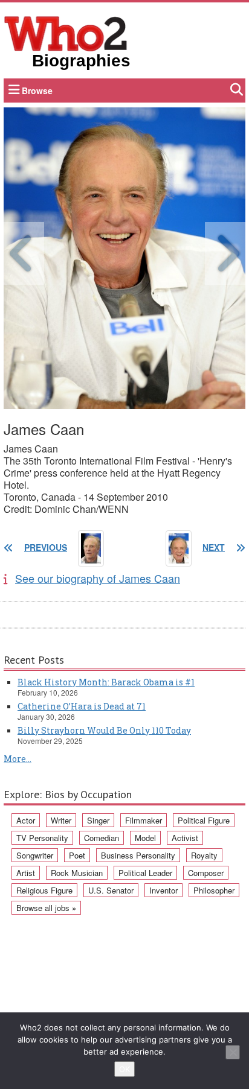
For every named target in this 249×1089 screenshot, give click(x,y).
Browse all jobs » (46, 907)
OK (124, 1069)
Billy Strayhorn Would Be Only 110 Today (104, 730)
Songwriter (34, 855)
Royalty (204, 855)
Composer (206, 872)
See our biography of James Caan (97, 578)
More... (17, 758)
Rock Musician (77, 872)
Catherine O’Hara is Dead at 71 (82, 706)
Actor (25, 820)
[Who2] (66, 33)
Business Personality (138, 855)
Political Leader (145, 872)
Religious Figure (44, 890)
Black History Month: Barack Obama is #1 (106, 682)
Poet (77, 855)
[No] (232, 1052)
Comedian (101, 837)
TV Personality (42, 837)
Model (145, 837)
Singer (98, 820)
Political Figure (204, 820)
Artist (25, 872)
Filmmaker (143, 820)
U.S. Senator (111, 890)
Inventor (163, 890)
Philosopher (213, 890)
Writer (61, 820)
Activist (185, 837)
